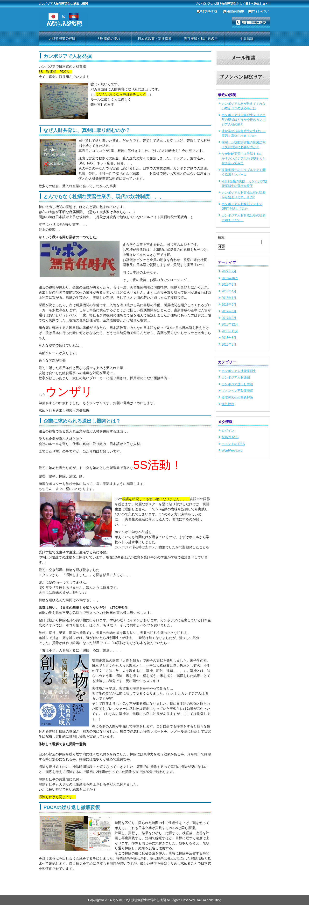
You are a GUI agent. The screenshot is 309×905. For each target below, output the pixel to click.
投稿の (230, 437)
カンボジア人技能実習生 (239, 371)
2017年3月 (229, 311)
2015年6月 (229, 338)
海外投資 (228, 404)
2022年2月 (229, 271)
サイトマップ (259, 11)
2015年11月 (230, 331)
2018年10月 (230, 278)
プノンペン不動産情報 (237, 391)
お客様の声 (154, 38)
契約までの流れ (108, 38)
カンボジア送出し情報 (237, 384)
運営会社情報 (235, 11)
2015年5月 (229, 344)
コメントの (233, 444)
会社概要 (247, 38)
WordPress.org (232, 450)
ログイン (228, 430)
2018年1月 (229, 298)
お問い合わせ (210, 11)
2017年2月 (229, 318)
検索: (221, 237)
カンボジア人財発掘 (236, 377)
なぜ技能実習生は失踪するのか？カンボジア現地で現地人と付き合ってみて (244, 158)
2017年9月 (229, 304)
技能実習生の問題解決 (237, 397)
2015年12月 (230, 324)
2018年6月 (229, 284)
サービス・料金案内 (62, 38)
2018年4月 (229, 291)
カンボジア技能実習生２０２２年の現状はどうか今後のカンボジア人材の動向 (244, 119)
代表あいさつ (201, 38)
